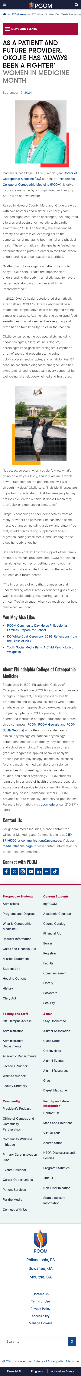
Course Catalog (54, 923)
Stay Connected (54, 1021)
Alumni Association (56, 1031)
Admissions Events (62, 1371)
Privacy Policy (40, 1308)
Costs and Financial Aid (19, 949)
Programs (37, 1371)
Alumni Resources (55, 1070)
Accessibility (41, 1316)
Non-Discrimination (56, 1188)
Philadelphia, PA (40, 1260)
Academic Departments (19, 1056)
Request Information (17, 939)
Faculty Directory (15, 1086)
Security (49, 1003)
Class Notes (51, 1041)
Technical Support (16, 1066)
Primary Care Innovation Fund (20, 1157)
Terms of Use (40, 1301)
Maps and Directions (57, 1123)
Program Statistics (56, 1168)
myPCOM (50, 904)
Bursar (47, 943)
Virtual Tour (51, 1133)
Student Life (11, 968)
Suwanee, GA (41, 1268)
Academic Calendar (57, 913)
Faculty (48, 963)
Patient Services (14, 1189)
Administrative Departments (13, 1043)
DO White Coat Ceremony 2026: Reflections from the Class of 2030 (42, 638)
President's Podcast (17, 1108)
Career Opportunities (18, 1180)
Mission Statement (16, 958)
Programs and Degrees (19, 913)
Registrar (49, 953)
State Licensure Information (54, 1200)
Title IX (48, 1178)
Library (48, 983)
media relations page (18, 846)
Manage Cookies (40, 1323)
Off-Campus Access (17, 1021)
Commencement (54, 973)
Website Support (15, 1076)
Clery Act (9, 998)
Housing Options (14, 978)
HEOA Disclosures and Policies (59, 1155)
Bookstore (50, 993)
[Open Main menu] (4, 4)
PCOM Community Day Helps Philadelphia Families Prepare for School (37, 628)
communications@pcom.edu (41, 840)
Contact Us (51, 1113)
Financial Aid (52, 933)
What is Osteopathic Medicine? (17, 926)
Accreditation (52, 1143)
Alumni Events (53, 1061)
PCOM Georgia (48, 724)
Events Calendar (14, 1170)
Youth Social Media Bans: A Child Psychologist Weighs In (40, 649)
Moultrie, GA (41, 1277)
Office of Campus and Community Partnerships (18, 1124)
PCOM (32, 724)
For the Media (12, 1199)
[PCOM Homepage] (40, 1241)
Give (46, 1080)
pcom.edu (48, 804)
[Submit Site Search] (72, 1341)
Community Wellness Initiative (17, 1141)
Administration (13, 1031)
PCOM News (18, 14)
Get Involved (52, 1051)
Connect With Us (15, 1209)
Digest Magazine (55, 1090)
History (8, 988)
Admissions (11, 904)
